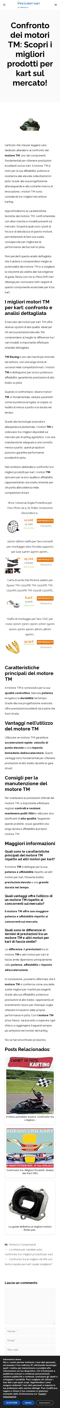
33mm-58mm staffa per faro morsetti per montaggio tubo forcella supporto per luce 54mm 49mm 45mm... (30, 546)
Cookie (42, 1393)
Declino (28, 1402)
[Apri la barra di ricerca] (4, 5)
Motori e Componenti (22, 1244)
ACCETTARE (11, 1402)
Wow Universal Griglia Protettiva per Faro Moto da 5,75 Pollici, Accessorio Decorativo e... (30, 508)
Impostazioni (44, 1402)
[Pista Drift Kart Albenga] (31, 5)
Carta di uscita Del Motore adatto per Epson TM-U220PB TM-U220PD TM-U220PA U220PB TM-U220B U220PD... (30, 585)
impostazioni (9, 1396)
